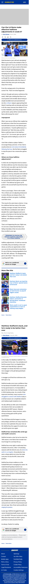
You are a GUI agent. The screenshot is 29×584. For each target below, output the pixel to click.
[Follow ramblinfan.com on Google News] (25, 263)
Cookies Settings (19, 570)
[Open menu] (2, 2)
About (3, 554)
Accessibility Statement (21, 567)
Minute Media (8, 573)
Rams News (8, 315)
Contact (3, 556)
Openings (16, 554)
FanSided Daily (18, 559)
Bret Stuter (6, 34)
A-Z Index (4, 570)
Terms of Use (5, 564)
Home (2, 315)
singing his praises (6, 507)
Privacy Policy (18, 562)
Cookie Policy (17, 564)
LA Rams (8, 103)
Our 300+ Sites (18, 556)
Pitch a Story (5, 562)
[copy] (11, 37)
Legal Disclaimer (6, 567)
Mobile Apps (5, 559)
